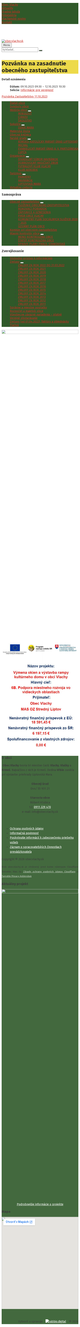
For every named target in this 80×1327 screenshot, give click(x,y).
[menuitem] (10, 4)
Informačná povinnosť (24, 833)
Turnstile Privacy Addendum (17, 876)
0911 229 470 (42, 807)
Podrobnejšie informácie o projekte (40, 1204)
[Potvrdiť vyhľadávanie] (40, 50)
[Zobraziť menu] (29, 111)
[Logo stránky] (12, 41)
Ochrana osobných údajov (26, 828)
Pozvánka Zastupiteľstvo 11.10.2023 (24, 96)
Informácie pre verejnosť (37, 90)
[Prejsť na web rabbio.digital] (56, 1321)
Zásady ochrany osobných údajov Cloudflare (49, 871)
